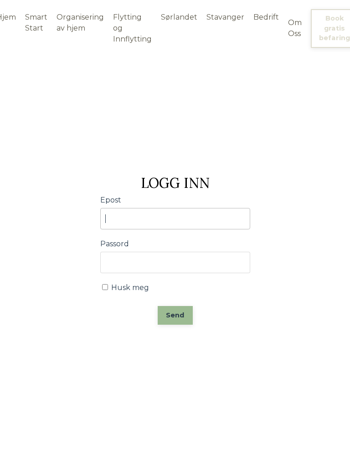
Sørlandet (179, 17)
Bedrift (266, 17)
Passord (114, 243)
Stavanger (225, 17)
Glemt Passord (175, 343)
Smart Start (36, 22)
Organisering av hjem (80, 22)
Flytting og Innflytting (132, 28)
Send (175, 315)
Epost (110, 200)
